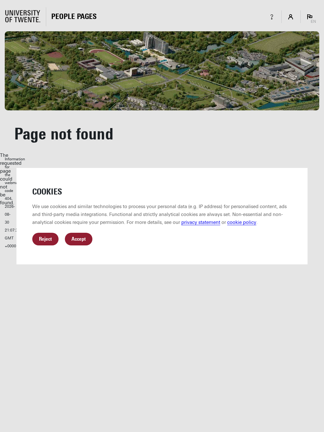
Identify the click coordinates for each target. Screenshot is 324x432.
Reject (45, 239)
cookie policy (241, 222)
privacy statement (200, 222)
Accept (79, 239)
